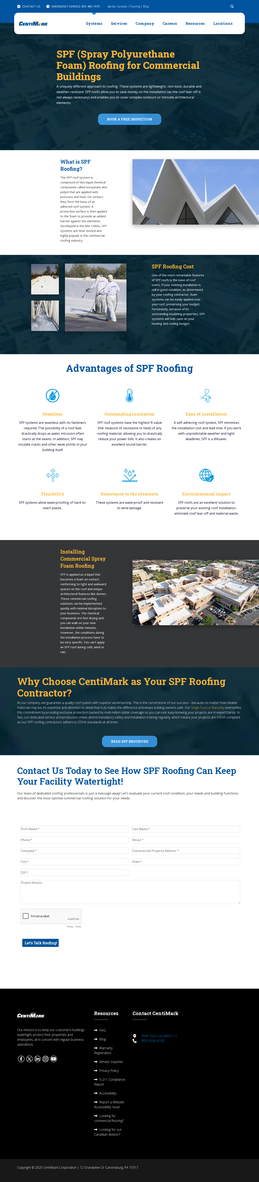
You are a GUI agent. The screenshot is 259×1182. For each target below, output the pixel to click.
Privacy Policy (109, 1070)
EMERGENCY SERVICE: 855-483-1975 (75, 6)
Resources (195, 23)
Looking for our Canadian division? (108, 1132)
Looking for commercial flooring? (109, 1118)
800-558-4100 (153, 1040)
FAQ (102, 1030)
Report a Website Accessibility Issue (109, 1104)
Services (119, 23)
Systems (94, 23)
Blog (146, 6)
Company (145, 23)
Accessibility (107, 1093)
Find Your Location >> (159, 1035)
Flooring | (136, 6)
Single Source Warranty (207, 707)
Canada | (123, 6)
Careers (170, 23)
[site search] (232, 6)
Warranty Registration (103, 1050)
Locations (222, 23)
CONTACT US (31, 6)
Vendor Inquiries (111, 1062)
